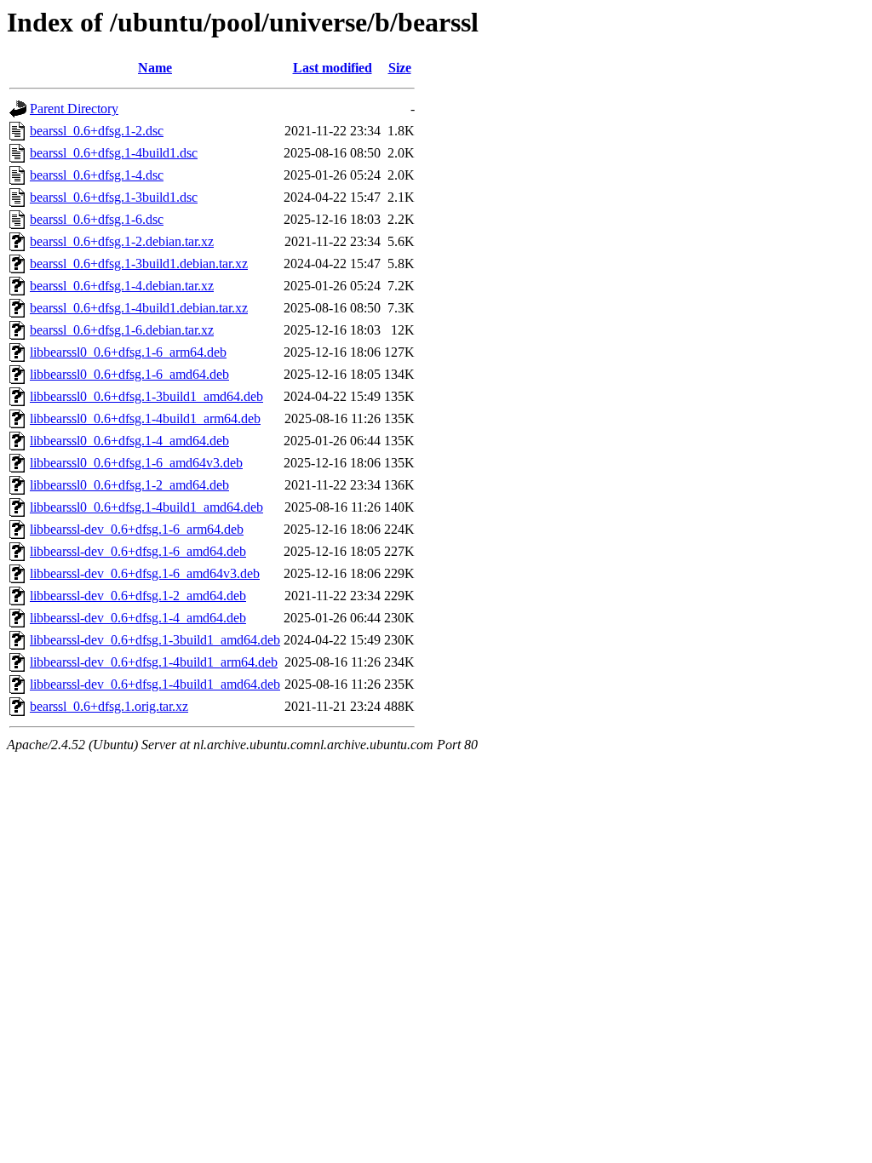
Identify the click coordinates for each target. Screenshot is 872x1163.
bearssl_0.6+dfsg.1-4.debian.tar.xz (122, 285)
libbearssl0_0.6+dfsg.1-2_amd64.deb (129, 485)
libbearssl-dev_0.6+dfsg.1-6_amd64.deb (138, 551)
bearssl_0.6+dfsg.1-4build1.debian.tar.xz (139, 308)
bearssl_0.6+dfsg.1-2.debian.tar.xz (122, 241)
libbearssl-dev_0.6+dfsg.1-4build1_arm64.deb (154, 662)
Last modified (332, 67)
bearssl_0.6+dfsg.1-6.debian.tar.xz (122, 330)
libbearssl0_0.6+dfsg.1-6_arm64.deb (128, 352)
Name (155, 67)
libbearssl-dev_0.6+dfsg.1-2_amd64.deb (138, 595)
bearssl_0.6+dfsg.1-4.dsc (97, 175)
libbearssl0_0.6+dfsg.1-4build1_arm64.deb (145, 418)
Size (399, 67)
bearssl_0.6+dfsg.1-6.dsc (97, 219)
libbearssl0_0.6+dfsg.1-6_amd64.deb (129, 374)
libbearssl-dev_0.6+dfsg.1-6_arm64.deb (137, 529)
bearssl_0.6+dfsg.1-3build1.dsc (114, 197)
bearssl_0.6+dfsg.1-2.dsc (97, 130)
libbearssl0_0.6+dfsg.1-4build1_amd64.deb (146, 507)
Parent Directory (74, 108)
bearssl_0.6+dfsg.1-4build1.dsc (114, 153)
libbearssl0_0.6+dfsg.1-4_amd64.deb (129, 440)
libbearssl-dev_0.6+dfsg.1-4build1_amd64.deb (155, 684)
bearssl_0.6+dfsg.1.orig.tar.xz (109, 706)
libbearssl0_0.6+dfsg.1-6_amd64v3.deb (136, 462)
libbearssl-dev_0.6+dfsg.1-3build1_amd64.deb (155, 640)
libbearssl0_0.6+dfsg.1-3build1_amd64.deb (146, 396)
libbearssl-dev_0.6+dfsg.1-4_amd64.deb (138, 617)
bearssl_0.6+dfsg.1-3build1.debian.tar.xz (139, 263)
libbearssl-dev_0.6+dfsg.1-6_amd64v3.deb (145, 573)
